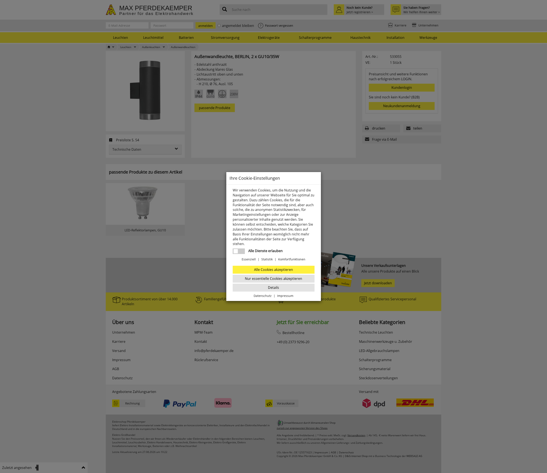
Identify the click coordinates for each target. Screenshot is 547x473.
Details (273, 287)
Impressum (285, 296)
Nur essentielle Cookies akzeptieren (273, 278)
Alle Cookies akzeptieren (273, 269)
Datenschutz (263, 296)
